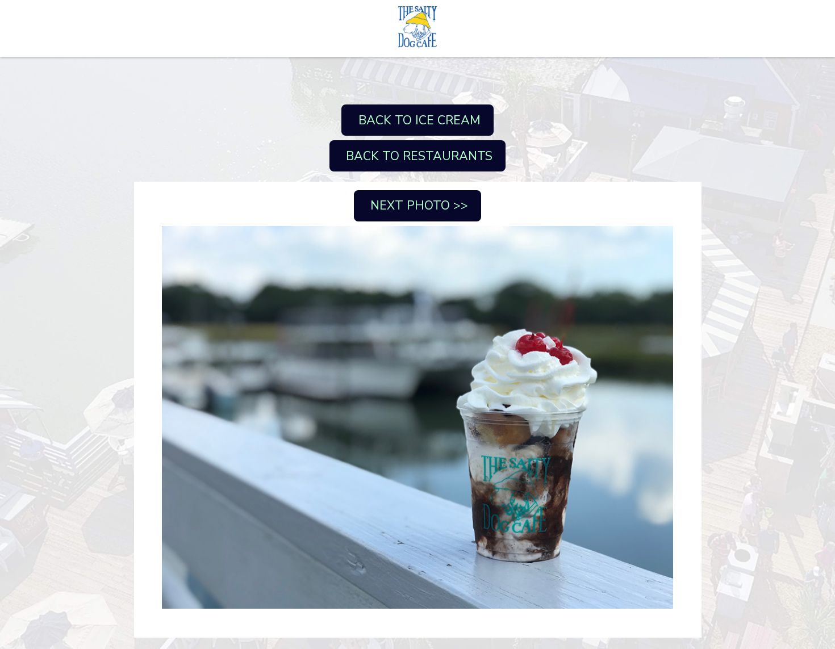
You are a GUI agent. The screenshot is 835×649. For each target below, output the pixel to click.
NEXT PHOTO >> (417, 205)
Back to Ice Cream (418, 120)
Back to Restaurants (417, 156)
